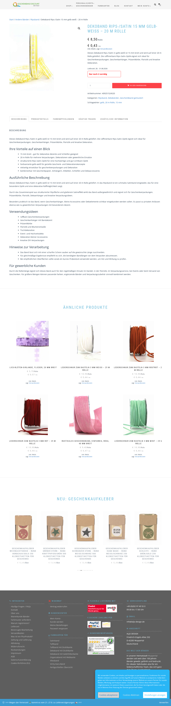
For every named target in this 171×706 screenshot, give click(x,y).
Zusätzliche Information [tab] (114, 119)
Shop (68, 6)
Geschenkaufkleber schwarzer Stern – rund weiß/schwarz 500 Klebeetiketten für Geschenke (85, 553)
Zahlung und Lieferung (21, 640)
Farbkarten (104, 6)
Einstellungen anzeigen (155, 695)
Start (11, 19)
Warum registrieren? (20, 623)
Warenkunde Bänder (20, 616)
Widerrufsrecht (18, 646)
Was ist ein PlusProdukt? (22, 636)
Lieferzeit (15, 626)
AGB (13, 656)
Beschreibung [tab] (19, 119)
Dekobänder (113, 98)
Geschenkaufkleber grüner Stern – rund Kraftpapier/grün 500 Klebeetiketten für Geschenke (54, 553)
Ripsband (35, 19)
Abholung (15, 643)
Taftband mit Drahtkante (61, 647)
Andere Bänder (22, 19)
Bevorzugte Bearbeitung (22, 630)
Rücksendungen (18, 650)
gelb (102, 102)
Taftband (54, 644)
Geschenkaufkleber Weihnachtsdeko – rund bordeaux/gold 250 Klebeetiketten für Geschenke (23, 553)
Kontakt (128, 6)
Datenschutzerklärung (21, 660)
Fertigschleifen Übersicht (61, 667)
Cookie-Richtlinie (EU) (20, 663)
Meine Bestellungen (59, 625)
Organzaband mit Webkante (62, 657)
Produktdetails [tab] (39, 119)
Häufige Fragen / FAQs (21, 606)
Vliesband (54, 660)
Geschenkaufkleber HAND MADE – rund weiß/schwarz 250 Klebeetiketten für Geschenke (117, 553)
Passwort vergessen (59, 628)
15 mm (119, 102)
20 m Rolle (110, 102)
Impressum (16, 653)
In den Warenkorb (138, 85)
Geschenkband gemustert (131, 98)
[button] (79, 28)
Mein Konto (144, 6)
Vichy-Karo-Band (57, 664)
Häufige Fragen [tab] (87, 119)
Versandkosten (106, 49)
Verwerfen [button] (163, 702)
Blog (116, 6)
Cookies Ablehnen (131, 695)
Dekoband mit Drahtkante (61, 650)
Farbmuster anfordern (21, 620)
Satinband (54, 640)
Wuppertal (153, 655)
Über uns (15, 613)
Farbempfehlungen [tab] (63, 119)
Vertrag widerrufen (58, 606)
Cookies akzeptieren (108, 695)
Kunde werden (56, 622)
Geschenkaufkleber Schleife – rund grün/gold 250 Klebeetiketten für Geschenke (148, 553)
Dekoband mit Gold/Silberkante (64, 654)
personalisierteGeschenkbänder (84, 4)
